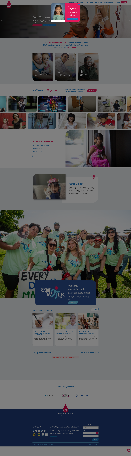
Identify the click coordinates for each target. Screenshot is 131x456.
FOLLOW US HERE (73, 18)
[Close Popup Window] (79, 4)
